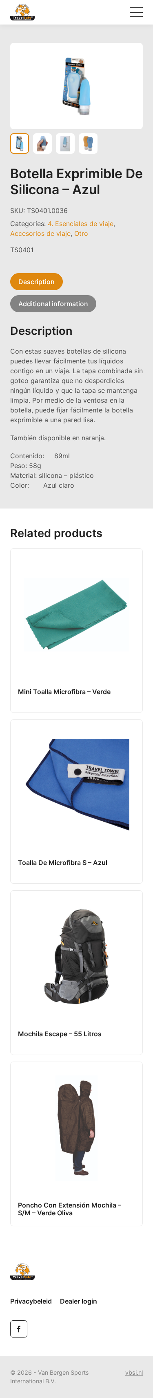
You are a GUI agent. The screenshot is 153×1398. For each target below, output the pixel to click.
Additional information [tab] (53, 304)
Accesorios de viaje (40, 233)
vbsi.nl (134, 1372)
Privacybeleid (31, 1301)
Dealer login (78, 1301)
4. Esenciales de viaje (80, 224)
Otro (81, 233)
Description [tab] (36, 282)
